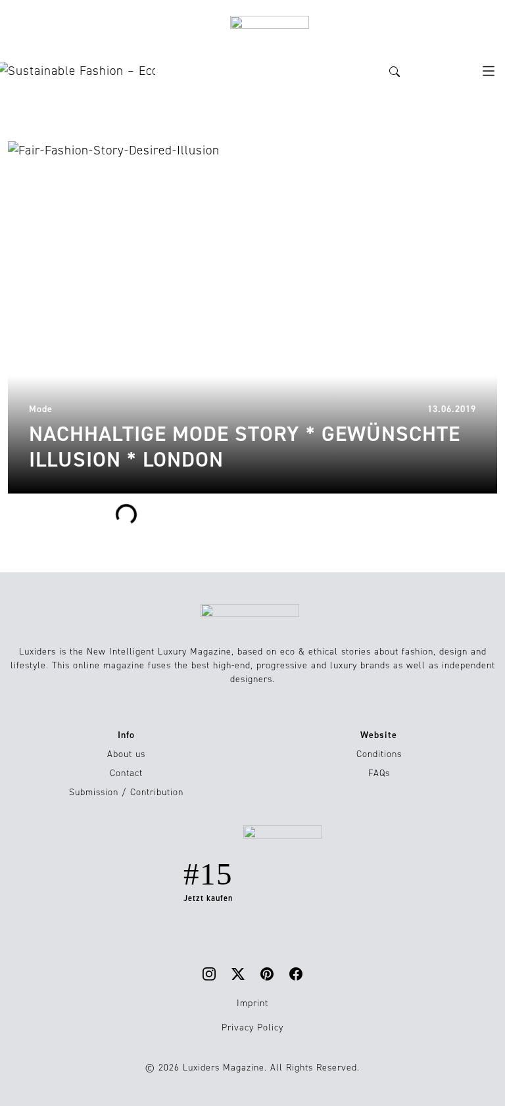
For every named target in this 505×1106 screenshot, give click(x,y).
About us (126, 754)
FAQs (379, 773)
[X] (238, 973)
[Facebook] (295, 973)
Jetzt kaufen (208, 898)
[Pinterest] (267, 973)
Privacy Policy (252, 1027)
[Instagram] (209, 973)
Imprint (252, 1003)
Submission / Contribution (126, 792)
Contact (126, 773)
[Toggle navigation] (488, 71)
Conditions (379, 754)
